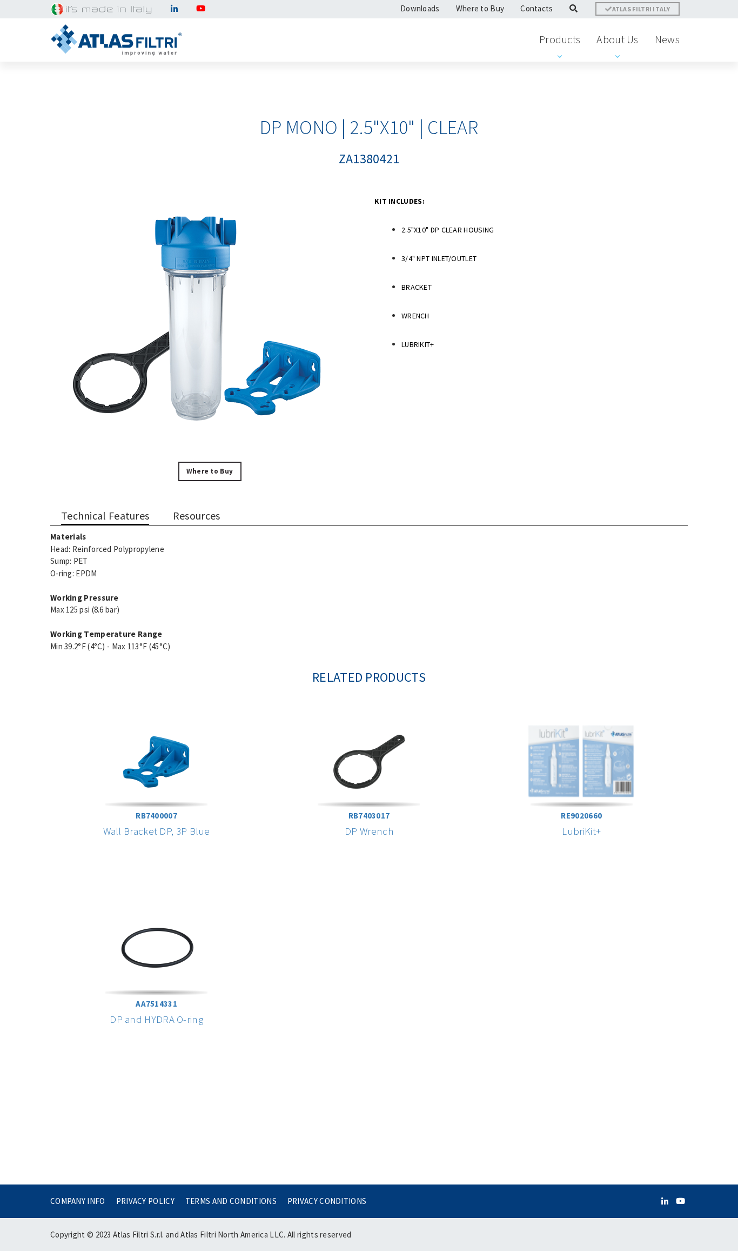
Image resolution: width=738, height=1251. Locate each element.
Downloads (420, 8)
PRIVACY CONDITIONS (326, 1201)
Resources (196, 515)
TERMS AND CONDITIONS (231, 1201)
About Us (617, 39)
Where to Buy (480, 8)
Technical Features (105, 515)
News (667, 39)
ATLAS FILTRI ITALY (641, 9)
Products (559, 39)
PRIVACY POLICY (145, 1201)
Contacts (536, 8)
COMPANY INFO (77, 1201)
